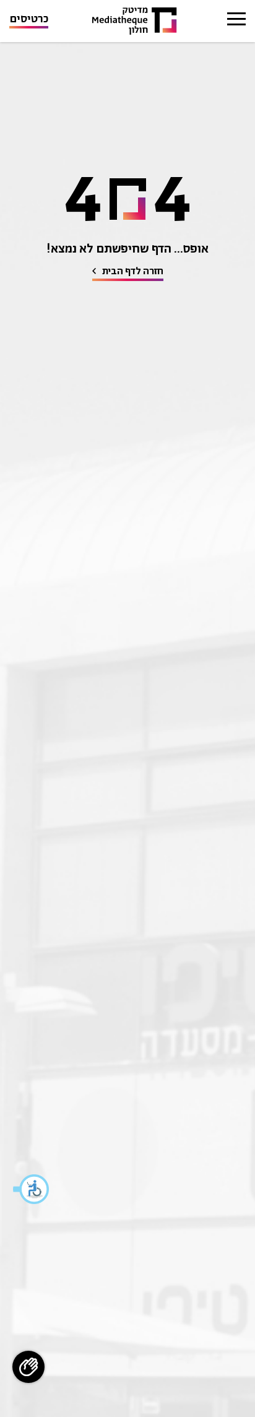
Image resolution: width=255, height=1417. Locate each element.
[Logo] (134, 21)
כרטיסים (28, 20)
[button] (31, 1189)
